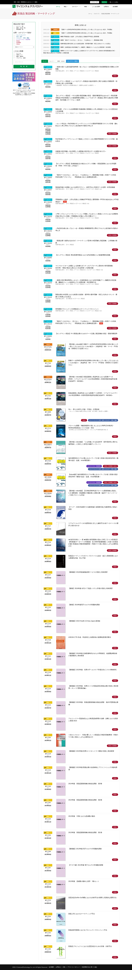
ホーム (58, 6)
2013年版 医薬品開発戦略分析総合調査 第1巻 (85, 832)
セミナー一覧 (19, 26)
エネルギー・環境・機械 (22, 38)
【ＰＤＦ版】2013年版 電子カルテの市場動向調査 (85, 865)
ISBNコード (19, 55)
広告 (64, 967)
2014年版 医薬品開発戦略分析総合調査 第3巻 (85, 783)
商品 (65, 6)
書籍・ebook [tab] (61, 61)
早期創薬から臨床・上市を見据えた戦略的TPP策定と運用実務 (79, 36)
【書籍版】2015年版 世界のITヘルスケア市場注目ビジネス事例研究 (92, 670)
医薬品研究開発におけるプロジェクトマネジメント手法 (87, 930)
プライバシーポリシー (73, 967)
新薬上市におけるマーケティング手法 (81, 914)
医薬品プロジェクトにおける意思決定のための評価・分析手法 (90, 946)
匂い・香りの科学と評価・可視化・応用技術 (83, 409)
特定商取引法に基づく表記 (89, 967)
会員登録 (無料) (94, 2)
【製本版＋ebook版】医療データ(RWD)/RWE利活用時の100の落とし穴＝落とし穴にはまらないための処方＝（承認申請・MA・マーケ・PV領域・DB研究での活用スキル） (93, 346)
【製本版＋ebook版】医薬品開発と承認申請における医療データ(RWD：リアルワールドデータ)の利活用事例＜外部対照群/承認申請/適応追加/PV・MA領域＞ (92, 379)
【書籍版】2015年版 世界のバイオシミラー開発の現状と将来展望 (91, 751)
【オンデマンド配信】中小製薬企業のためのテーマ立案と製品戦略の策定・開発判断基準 (86, 333)
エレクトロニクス (21, 35)
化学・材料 (19, 36)
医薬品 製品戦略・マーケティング (110, 13)
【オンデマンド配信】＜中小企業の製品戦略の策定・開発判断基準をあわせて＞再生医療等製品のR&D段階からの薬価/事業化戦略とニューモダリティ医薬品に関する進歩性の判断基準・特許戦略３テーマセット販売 (86, 98)
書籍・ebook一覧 (20, 28)
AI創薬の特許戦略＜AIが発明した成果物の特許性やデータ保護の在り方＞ (80, 151)
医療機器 (18, 42)
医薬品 (18, 41)
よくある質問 (96, 6)
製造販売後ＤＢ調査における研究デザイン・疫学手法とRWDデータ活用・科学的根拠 (85, 187)
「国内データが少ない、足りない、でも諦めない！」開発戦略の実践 (81, 40)
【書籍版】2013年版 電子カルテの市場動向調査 (85, 849)
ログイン (104, 2)
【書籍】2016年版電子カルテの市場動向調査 (84, 604)
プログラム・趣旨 (21, 58)
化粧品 (18, 44)
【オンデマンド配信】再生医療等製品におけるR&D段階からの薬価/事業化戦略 (82, 255)
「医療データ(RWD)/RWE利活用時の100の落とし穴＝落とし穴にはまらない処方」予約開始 (86, 29)
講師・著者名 (19, 56)
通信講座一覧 (19, 29)
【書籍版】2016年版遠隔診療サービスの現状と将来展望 (87, 572)
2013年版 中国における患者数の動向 (81, 816)
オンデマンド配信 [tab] (72, 61)
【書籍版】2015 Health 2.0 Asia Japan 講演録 (84, 621)
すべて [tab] (45, 61)
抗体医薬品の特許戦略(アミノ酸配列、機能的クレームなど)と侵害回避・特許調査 (85, 47)
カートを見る (114, 2)
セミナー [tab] (52, 61)
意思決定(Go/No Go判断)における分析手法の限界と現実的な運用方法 (92, 897)
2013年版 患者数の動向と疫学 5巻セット (83, 881)
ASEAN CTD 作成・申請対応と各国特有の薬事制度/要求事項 (89, 637)
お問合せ (106, 6)
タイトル (18, 53)
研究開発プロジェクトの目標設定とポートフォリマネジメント (77, 309)
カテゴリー (75, 6)
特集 (85, 6)
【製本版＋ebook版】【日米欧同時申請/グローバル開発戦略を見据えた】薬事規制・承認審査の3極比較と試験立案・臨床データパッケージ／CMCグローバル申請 (92, 493)
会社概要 (115, 6)
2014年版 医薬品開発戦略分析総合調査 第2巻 (85, 800)
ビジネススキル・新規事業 (23, 39)
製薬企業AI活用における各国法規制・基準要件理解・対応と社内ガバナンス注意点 (85, 43)
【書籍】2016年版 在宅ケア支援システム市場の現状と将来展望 (90, 588)
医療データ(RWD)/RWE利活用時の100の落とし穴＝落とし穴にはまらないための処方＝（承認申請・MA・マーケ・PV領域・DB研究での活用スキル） (93, 363)
